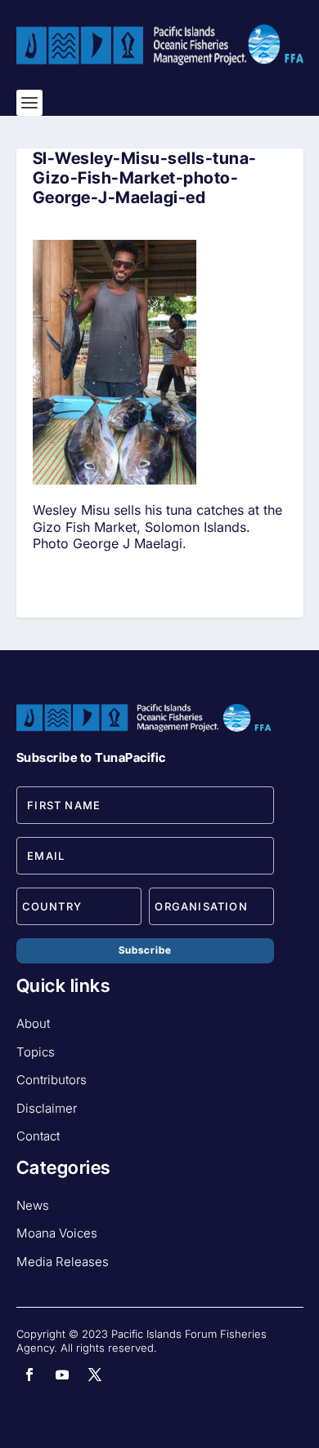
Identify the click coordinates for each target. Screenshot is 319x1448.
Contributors (51, 1079)
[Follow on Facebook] (29, 1375)
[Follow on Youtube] (62, 1375)
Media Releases (62, 1261)
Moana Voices (56, 1233)
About (33, 1023)
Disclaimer (46, 1108)
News (32, 1205)
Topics (35, 1052)
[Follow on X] (95, 1375)
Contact (38, 1136)
